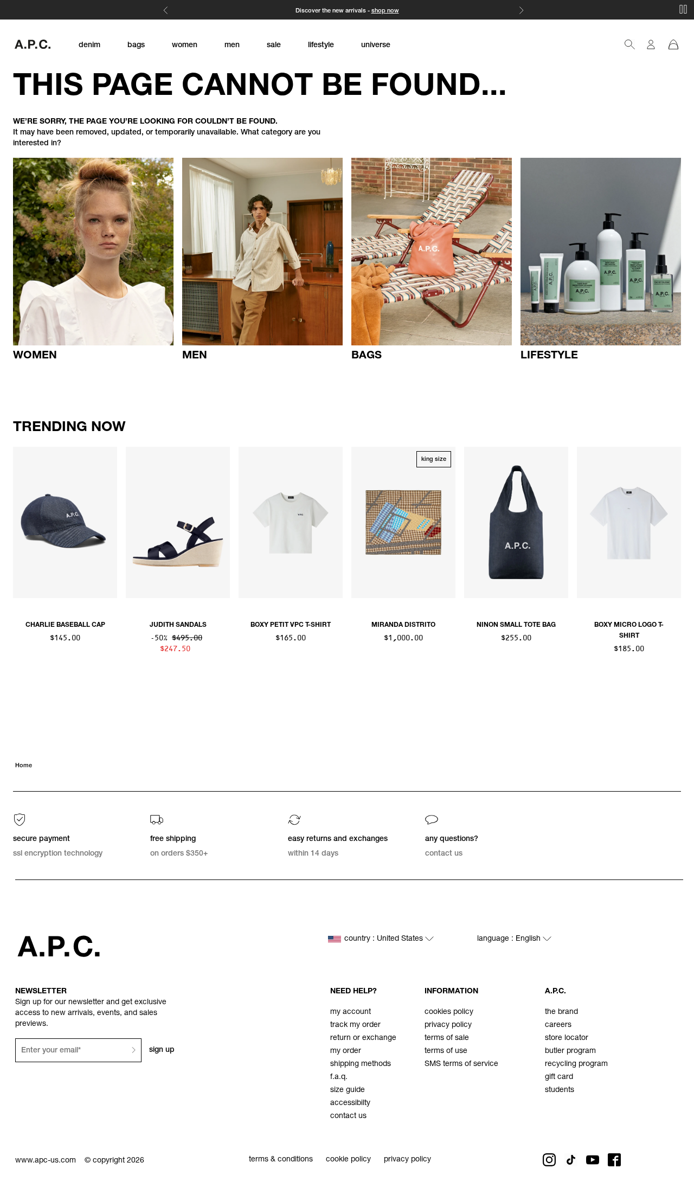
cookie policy (348, 1160)
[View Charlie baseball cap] (65, 522)
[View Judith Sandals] (178, 522)
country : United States (384, 939)
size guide (347, 1090)
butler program (570, 1051)
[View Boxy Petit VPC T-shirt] (291, 522)
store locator (566, 1038)
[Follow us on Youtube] (592, 1159)
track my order (355, 1025)
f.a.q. (339, 1077)
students (559, 1090)
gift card (559, 1077)
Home (23, 766)
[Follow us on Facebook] (614, 1159)
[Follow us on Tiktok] (570, 1159)
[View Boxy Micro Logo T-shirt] (629, 522)
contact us (348, 1116)
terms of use (446, 1051)
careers (558, 1025)
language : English (510, 939)
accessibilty (350, 1103)
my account (350, 1012)
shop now (385, 11)
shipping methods (360, 1064)
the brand (561, 1012)
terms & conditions (281, 1160)
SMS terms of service (461, 1064)
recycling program (576, 1064)
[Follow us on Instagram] (549, 1159)
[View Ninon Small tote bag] (516, 522)
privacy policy (448, 1025)
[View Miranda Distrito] (403, 522)
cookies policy (449, 1012)
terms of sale (447, 1038)
